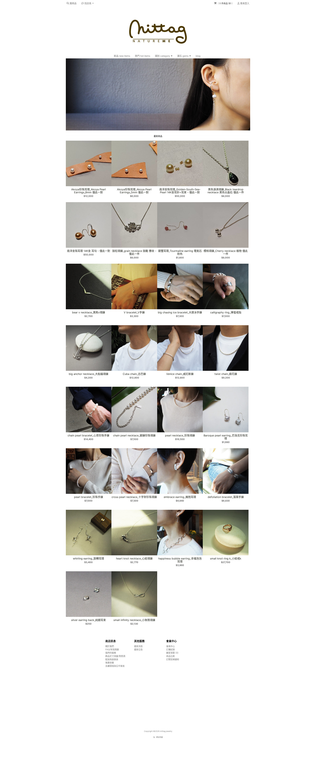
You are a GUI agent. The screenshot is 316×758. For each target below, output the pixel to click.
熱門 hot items (142, 55)
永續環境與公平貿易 (115, 666)
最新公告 (138, 649)
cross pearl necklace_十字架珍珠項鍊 (134, 496)
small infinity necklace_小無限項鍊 (134, 620)
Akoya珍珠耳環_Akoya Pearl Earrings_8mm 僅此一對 (88, 191)
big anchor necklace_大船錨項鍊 (88, 373)
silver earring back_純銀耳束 (88, 620)
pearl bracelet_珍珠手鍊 (88, 496)
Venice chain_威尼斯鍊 (180, 373)
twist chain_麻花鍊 (225, 373)
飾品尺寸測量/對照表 (115, 656)
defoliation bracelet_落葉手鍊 (226, 496)
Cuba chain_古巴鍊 (134, 373)
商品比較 (170, 656)
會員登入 (244, 3)
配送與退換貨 (111, 659)
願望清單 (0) (172, 652)
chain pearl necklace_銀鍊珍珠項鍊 (134, 435)
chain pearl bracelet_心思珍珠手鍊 (88, 435)
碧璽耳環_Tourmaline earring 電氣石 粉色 (180, 252)
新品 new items (122, 55)
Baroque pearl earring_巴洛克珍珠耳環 (226, 437)
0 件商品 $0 (225, 3)
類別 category (163, 55)
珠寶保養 (109, 662)
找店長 (88, 3)
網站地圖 (159, 737)
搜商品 (73, 3)
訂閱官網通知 (172, 659)
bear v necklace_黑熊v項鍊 (88, 312)
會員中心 (170, 646)
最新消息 (138, 646)
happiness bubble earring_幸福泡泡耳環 (180, 560)
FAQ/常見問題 (112, 649)
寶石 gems (183, 55)
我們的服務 (110, 652)
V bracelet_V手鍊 (134, 312)
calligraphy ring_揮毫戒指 (225, 312)
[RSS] (154, 737)
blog (198, 55)
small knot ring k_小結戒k (225, 558)
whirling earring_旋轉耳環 (88, 558)
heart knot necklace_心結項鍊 (134, 558)
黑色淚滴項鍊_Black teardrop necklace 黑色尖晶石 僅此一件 (226, 191)
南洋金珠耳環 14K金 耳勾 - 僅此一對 (88, 250)
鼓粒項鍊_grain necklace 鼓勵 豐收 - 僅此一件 (134, 252)
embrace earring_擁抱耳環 (180, 496)
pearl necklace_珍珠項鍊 (180, 435)
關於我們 (109, 646)
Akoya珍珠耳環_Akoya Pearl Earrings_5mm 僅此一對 (134, 191)
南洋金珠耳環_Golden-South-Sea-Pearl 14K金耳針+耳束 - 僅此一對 (179, 191)
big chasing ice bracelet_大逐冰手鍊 (180, 312)
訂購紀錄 (170, 649)
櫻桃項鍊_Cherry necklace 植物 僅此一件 (226, 252)
